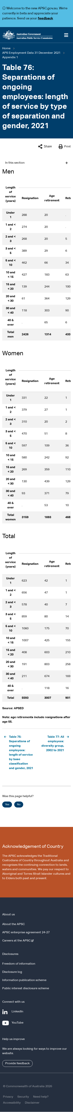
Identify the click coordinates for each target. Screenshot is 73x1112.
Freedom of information (18, 963)
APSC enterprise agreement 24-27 (26, 932)
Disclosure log (12, 972)
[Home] (36, 35)
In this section (15, 162)
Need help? (40, 1096)
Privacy (8, 1096)
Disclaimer (32, 1102)
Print (67, 146)
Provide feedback (17, 1063)
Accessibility (12, 1102)
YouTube (18, 1024)
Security (23, 1096)
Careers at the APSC (17, 940)
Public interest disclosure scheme (25, 988)
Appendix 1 (10, 57)
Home (6, 48)
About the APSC (13, 924)
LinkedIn (18, 1013)
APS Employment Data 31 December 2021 (31, 52)
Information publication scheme (24, 980)
